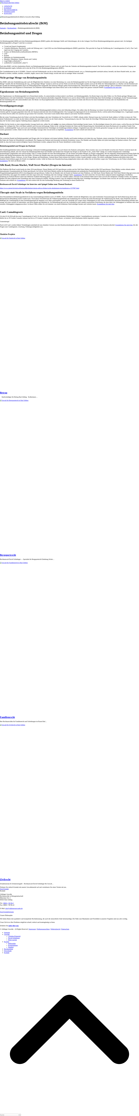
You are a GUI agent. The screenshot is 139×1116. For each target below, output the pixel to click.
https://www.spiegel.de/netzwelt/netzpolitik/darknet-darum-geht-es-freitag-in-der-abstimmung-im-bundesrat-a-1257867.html (39, 188)
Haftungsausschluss (43, 929)
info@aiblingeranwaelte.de (14, 908)
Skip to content (5, 1)
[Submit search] (20, 1115)
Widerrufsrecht (55, 929)
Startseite (3, 28)
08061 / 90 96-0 (8, 903)
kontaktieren (4, 161)
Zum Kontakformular (7, 912)
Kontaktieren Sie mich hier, (124, 225)
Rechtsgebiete (11, 28)
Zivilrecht (5, 879)
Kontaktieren (69, 130)
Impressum (32, 929)
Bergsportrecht (8, 555)
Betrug (3, 392)
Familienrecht (7, 717)
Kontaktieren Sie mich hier (112, 87)
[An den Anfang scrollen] (69, 1113)
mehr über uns (13, 926)
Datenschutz (65, 929)
